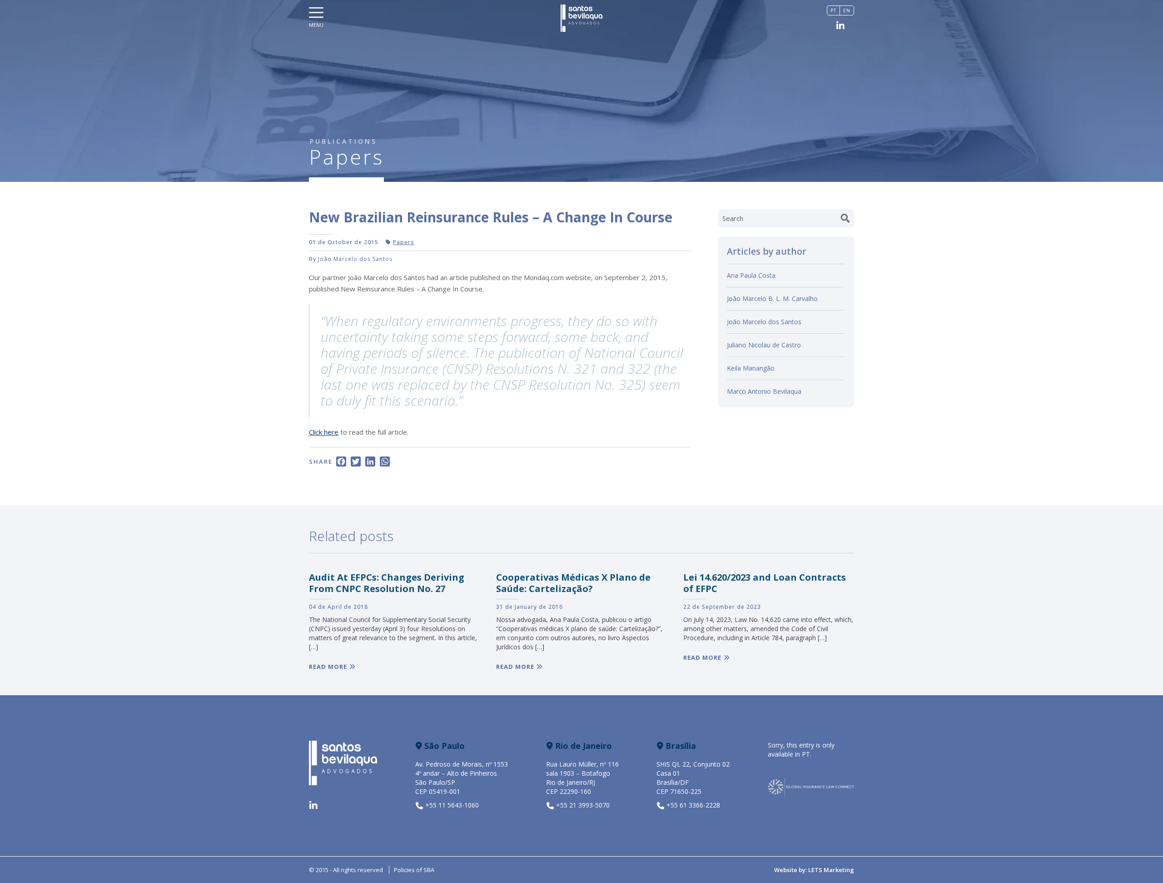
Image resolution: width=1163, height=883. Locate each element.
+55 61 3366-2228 (693, 805)
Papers (403, 242)
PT (806, 754)
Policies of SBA (414, 870)
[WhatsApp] (385, 463)
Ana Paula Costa (751, 275)
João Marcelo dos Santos (764, 321)
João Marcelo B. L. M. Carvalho (772, 298)
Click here (323, 431)
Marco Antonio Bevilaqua (764, 391)
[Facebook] (341, 463)
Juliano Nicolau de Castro (764, 345)
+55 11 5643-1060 (452, 805)
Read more (328, 666)
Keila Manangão (751, 368)
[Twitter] (356, 463)
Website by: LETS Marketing (814, 870)
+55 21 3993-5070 (583, 805)
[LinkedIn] (370, 463)
